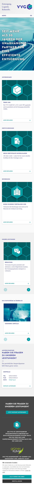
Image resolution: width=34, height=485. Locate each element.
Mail (5, 380)
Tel (4, 376)
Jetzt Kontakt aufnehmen (17, 412)
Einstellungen (17, 481)
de (31, 16)
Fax (4, 378)
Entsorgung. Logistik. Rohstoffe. (7, 7)
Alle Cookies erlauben (17, 476)
